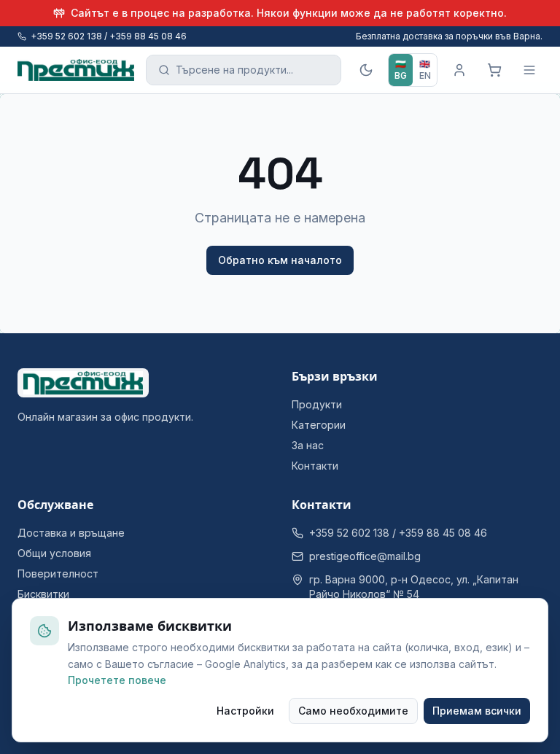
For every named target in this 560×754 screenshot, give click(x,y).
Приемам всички (476, 710)
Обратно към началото (280, 260)
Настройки (245, 710)
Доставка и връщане (71, 532)
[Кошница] (494, 70)
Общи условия (54, 553)
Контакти (315, 465)
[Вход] (459, 70)
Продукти (317, 404)
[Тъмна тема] (366, 70)
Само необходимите (353, 710)
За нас (308, 445)
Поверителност (58, 573)
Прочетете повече (117, 680)
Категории (319, 425)
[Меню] (529, 70)
